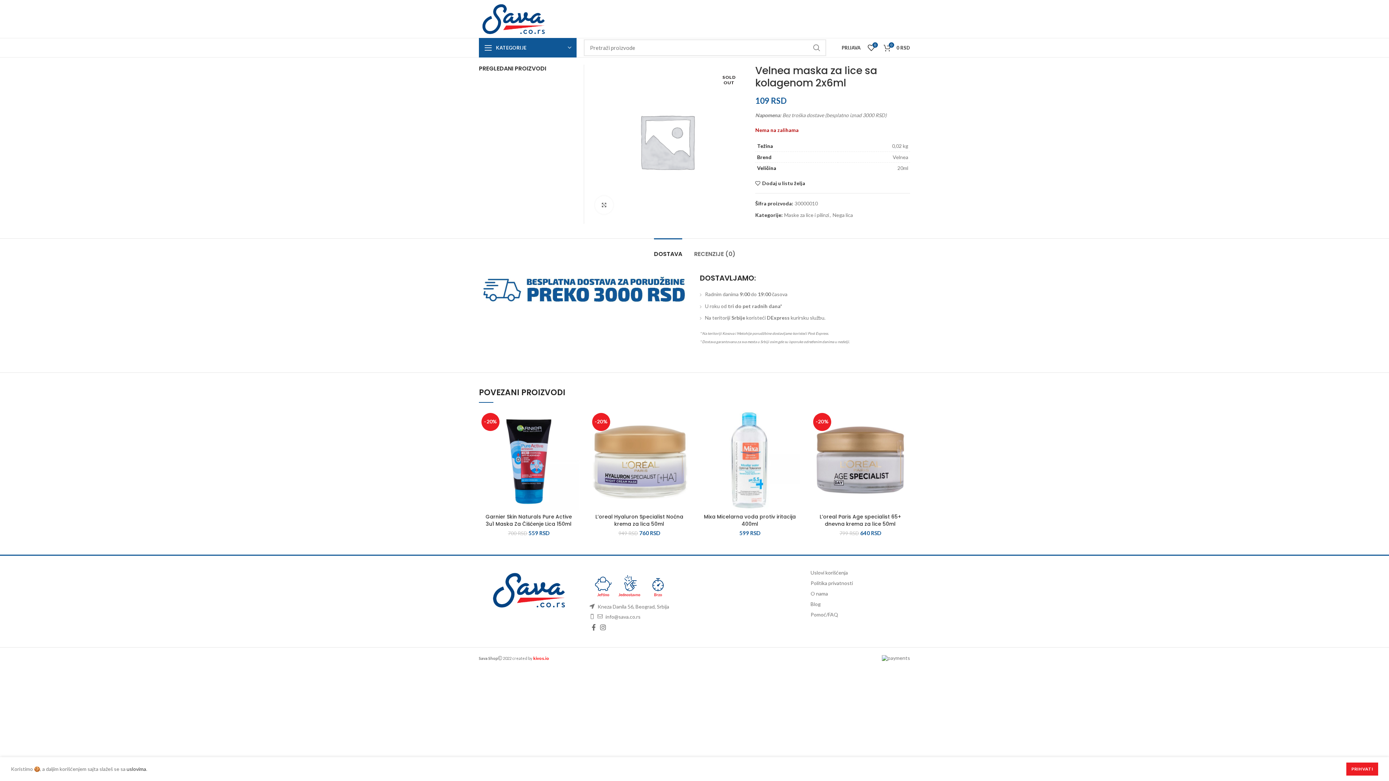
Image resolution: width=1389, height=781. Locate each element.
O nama (819, 593)
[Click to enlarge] (604, 205)
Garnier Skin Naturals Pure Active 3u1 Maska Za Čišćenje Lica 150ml (528, 520)
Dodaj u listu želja (783, 183)
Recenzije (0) (714, 254)
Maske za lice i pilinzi (806, 215)
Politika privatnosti (832, 583)
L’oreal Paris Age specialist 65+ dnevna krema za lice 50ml (860, 520)
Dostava (668, 254)
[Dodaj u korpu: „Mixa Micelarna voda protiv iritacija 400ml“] (794, 438)
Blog (816, 604)
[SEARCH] (816, 47)
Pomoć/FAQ (824, 614)
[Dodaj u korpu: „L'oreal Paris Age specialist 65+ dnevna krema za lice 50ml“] (905, 438)
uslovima (136, 769)
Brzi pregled (573, 455)
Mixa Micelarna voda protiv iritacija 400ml (750, 520)
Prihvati (1362, 769)
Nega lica (843, 215)
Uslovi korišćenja (829, 572)
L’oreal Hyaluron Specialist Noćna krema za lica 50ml (639, 520)
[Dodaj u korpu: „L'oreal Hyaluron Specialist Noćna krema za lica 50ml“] (684, 438)
